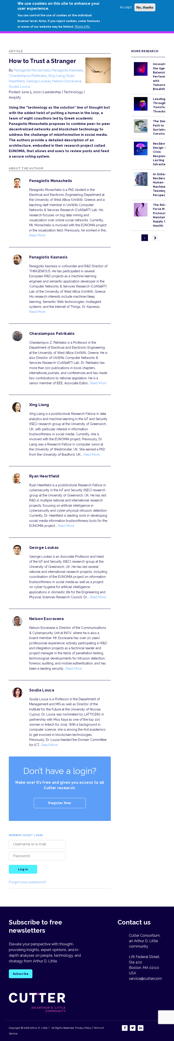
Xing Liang (56, 76)
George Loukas (38, 81)
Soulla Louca (19, 87)
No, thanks (144, 7)
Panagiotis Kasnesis (67, 70)
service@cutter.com (145, 978)
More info (82, 26)
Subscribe (21, 973)
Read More (37, 235)
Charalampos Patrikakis (27, 76)
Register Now (59, 803)
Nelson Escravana (66, 81)
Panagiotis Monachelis (32, 70)
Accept (126, 7)
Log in (23, 869)
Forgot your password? (27, 882)
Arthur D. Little (38, 1027)
